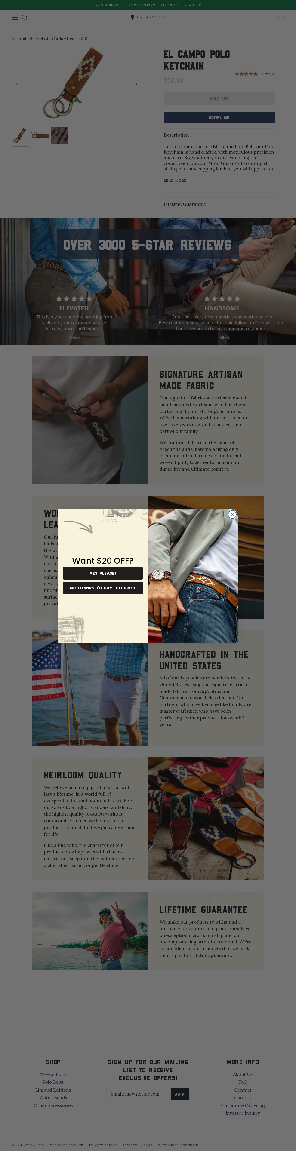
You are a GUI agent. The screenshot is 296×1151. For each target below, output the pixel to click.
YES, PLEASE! (103, 573)
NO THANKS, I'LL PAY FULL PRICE (103, 588)
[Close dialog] (232, 514)
